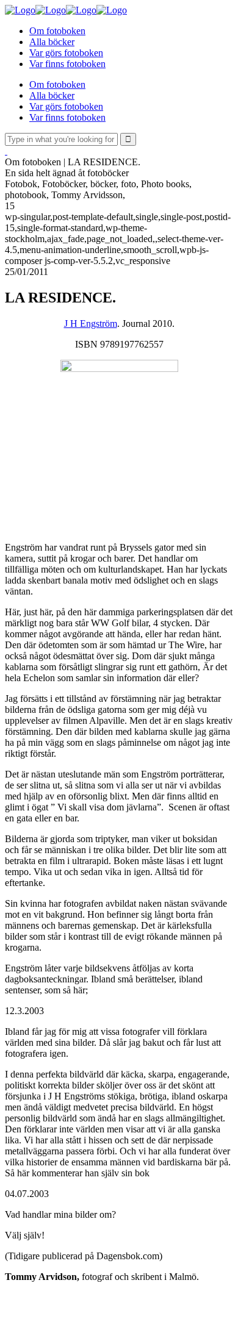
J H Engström (90, 323)
